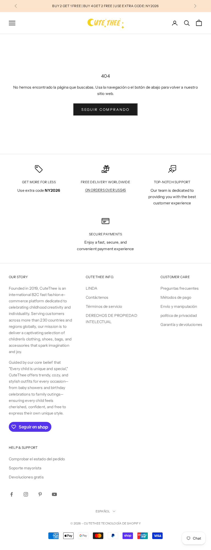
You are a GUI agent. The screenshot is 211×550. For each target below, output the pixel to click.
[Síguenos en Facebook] (11, 494)
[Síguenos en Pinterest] (40, 494)
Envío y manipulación (178, 306)
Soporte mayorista (25, 468)
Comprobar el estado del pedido (37, 458)
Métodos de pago (175, 297)
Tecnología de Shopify (121, 523)
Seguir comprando (105, 109)
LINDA (92, 288)
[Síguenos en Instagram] (26, 494)
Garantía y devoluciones (181, 324)
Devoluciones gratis (26, 477)
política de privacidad (178, 315)
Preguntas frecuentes (179, 288)
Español (103, 511)
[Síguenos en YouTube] (54, 494)
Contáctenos (97, 297)
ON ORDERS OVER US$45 (105, 190)
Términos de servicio (104, 306)
